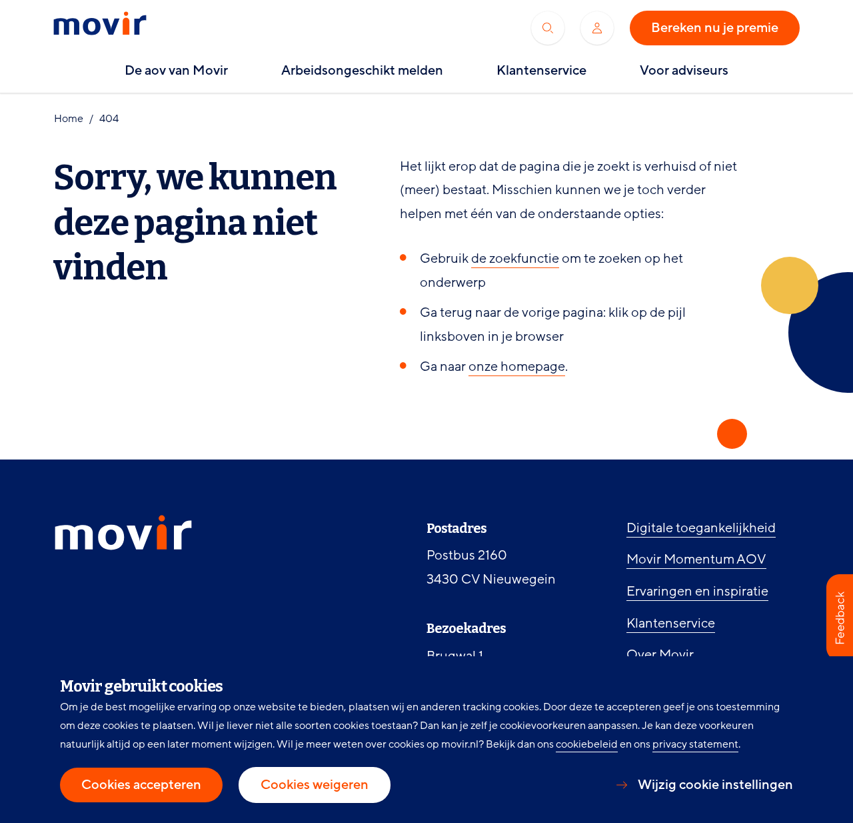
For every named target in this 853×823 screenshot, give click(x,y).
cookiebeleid (587, 744)
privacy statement (695, 744)
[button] (839, 617)
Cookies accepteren (141, 785)
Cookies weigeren (315, 785)
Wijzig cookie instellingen (715, 785)
